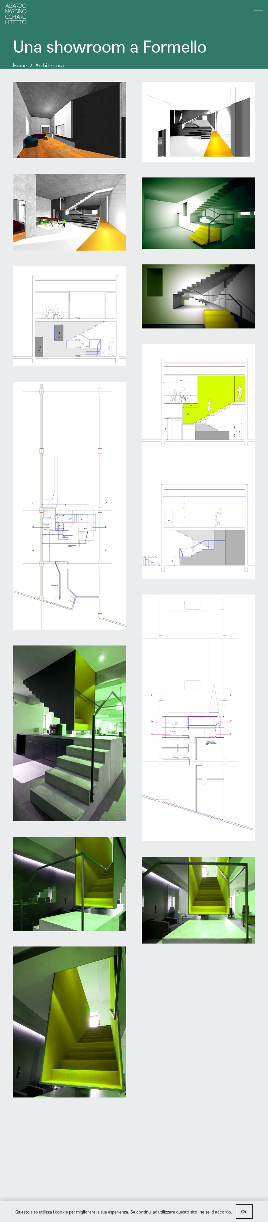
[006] (198, 296)
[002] (198, 122)
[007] (69, 316)
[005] (198, 213)
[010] (198, 717)
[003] (69, 212)
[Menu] (258, 14)
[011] (69, 733)
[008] (198, 461)
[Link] (15, 14)
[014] (198, 900)
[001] (69, 120)
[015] (69, 1021)
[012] (69, 884)
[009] (69, 506)
